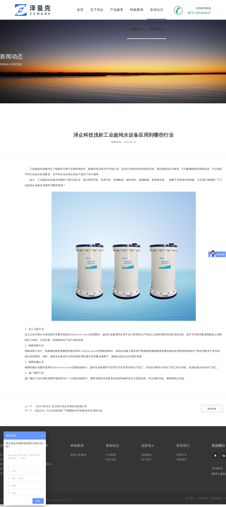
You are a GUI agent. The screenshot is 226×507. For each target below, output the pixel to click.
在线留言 (182, 459)
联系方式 (182, 455)
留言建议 (203, 498)
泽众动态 (111, 459)
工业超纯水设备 (38, 169)
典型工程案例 (78, 455)
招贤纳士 (136, 29)
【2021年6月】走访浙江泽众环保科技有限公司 (61, 406)
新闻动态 (156, 10)
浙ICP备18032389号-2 (61, 500)
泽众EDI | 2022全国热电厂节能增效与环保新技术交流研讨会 (69, 410)
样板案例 (136, 10)
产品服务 (116, 10)
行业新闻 (111, 455)
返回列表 (211, 409)
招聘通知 (146, 455)
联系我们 (156, 29)
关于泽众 (96, 10)
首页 (80, 10)
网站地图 (216, 498)
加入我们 (146, 459)
